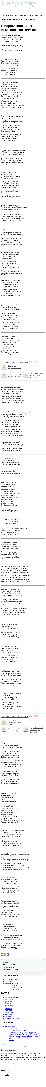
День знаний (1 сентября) (18, 1038)
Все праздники (10, 1026)
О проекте (4, 1063)
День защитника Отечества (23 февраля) (24, 1034)
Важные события (11, 983)
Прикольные (9, 1003)
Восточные (9, 1014)
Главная (4, 15)
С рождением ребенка (17, 987)
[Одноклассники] (5, 954)
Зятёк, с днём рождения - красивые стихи (14, 368)
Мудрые (8, 1016)
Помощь (11, 1063)
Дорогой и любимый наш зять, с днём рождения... (36, 375)
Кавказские (9, 1012)
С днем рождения (24, 15)
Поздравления (12, 15)
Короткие (8, 1007)
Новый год (13, 1028)
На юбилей (9, 999)
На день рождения (12, 997)
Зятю (33, 15)
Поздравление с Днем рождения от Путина (14, 375)
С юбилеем (9, 981)
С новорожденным (16, 989)
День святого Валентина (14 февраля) (23, 1032)
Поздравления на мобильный (14, 362)
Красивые (8, 1009)
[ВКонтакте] (2, 954)
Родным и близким (12, 1018)
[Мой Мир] (8, 954)
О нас (7, 1075)
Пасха (11, 1040)
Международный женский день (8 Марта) (24, 1036)
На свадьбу (13, 985)
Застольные (9, 1005)
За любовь (9, 1011)
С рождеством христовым (18, 1030)
